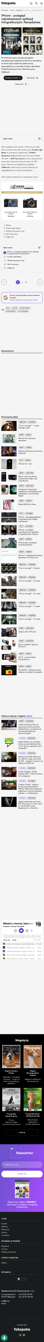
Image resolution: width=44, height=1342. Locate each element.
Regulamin (5, 1246)
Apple (8, 308)
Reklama (4, 1227)
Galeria (4, 1263)
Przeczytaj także (9, 417)
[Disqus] (22, 383)
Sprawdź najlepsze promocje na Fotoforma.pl (22, 192)
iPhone (15, 308)
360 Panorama (12, 264)
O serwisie (5, 1235)
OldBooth (10, 268)
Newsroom (5, 1229)
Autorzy (4, 1232)
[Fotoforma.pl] (22, 188)
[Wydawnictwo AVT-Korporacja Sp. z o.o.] (22, 1282)
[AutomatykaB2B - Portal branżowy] (22, 1330)
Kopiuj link (19, 84)
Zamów (22, 1132)
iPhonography (25, 308)
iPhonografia (10, 311)
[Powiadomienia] (4, 1338)
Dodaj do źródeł (11, 78)
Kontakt (4, 1224)
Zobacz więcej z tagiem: (16, 716)
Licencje (4, 1249)
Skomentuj (31, 78)
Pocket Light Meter (14, 257)
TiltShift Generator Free (15, 260)
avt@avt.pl (5, 1301)
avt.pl (3, 1303)
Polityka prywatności (8, 1252)
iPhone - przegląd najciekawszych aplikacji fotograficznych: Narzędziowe (23, 252)
